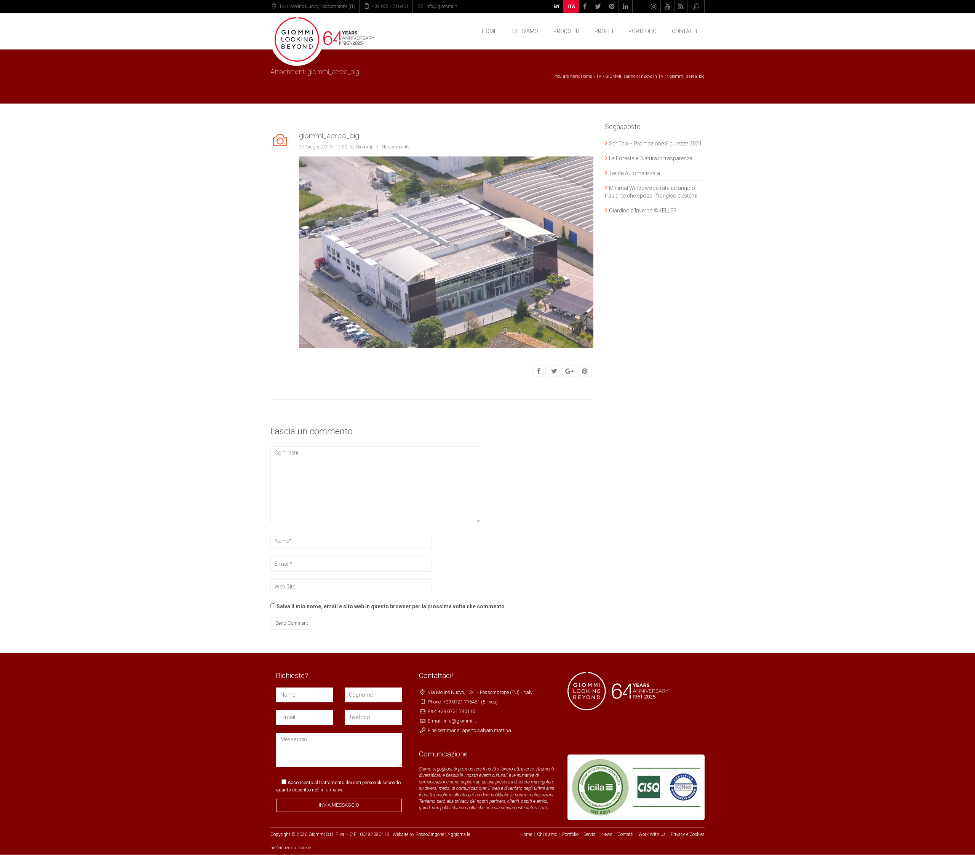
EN (556, 6)
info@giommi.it (441, 6)
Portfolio (642, 31)
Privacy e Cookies (688, 834)
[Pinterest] (585, 371)
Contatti (684, 31)
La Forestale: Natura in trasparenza (650, 158)
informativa (332, 790)
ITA (571, 6)
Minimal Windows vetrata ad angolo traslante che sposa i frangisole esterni (651, 192)
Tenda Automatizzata (634, 173)
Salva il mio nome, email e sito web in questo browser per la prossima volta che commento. (391, 606)
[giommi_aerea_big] (446, 252)
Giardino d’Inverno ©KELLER (643, 210)
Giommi (364, 147)
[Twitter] (554, 371)
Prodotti (566, 31)
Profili (604, 31)
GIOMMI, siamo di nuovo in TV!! (635, 76)
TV (598, 76)
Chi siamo (547, 834)
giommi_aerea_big (329, 135)
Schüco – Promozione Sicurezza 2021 (655, 143)
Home (489, 31)
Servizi (589, 834)
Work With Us (652, 834)
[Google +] (569, 371)
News (606, 834)
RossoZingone (430, 834)
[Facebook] (539, 371)
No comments (396, 147)
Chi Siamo (525, 31)
